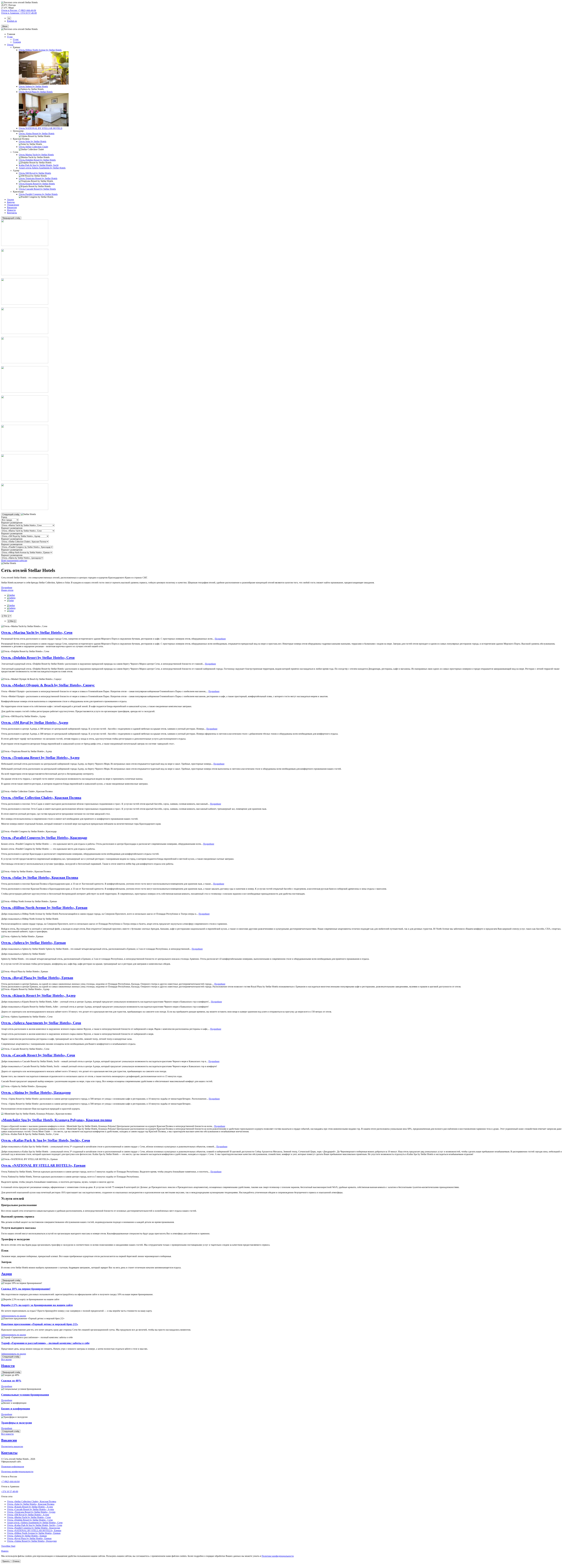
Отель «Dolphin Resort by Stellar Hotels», (30, 1520)
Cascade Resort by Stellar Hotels (37, 189)
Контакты (12, 212)
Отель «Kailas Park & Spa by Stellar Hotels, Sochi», (34, 1525)
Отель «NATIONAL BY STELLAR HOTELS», (34, 1530)
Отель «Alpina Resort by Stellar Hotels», (32, 1541)
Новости (11, 210)
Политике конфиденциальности (278, 1556)
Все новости (7, 1434)
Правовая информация (12, 1466)
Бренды (11, 202)
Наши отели (7, 590)
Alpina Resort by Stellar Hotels (36, 133)
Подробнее (6, 587)
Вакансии (12, 207)
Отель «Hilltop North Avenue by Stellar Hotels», (34, 1533)
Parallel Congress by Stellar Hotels (38, 194)
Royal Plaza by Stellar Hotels (36, 91)
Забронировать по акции (13, 1316)
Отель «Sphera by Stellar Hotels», (27, 1536)
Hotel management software (14, 560)
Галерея (17, 42)
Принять (6, 1561)
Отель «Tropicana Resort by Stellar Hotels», (31, 1512)
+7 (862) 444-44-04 (10, 1481)
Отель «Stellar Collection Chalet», (31, 1501)
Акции (10, 199)
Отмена (16, 1561)
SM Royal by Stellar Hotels (35, 173)
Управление (13, 205)
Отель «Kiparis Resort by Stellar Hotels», (30, 1506)
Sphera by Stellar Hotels (33, 86)
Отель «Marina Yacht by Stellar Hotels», (29, 1517)
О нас (10, 36)
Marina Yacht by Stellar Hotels (36, 154)
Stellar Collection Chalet (33, 146)
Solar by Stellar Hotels (32, 141)
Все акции (6, 1359)
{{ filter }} (11, 621)
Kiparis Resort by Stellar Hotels (37, 183)
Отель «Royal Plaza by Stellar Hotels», (29, 1538)
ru (9, 18)
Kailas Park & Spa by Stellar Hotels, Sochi (38, 165)
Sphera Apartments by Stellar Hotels (42, 168)
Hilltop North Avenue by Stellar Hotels (40, 50)
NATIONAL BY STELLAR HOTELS (40, 128)
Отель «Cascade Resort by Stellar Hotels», (30, 1509)
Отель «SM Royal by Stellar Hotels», (28, 1514)
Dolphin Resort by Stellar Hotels (37, 160)
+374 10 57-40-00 (9, 1491)
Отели (10, 44)
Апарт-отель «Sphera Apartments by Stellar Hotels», (35, 1522)
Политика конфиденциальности (17, 1471)
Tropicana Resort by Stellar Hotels (38, 178)
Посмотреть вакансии (12, 1446)
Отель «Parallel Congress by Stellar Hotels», (33, 1528)
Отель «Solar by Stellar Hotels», (30, 1504)
